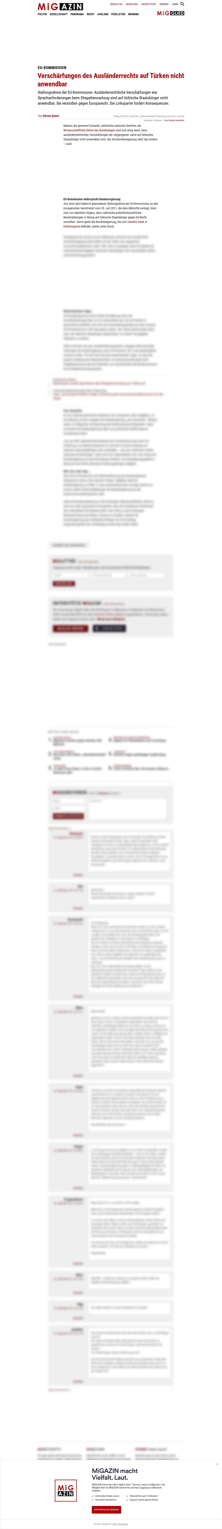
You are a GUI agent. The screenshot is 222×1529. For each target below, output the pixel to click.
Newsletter (116, 4)
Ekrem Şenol (51, 116)
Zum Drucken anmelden (174, 120)
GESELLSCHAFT (59, 14)
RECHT (90, 14)
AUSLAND (102, 14)
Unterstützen (148, 4)
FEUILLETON (118, 14)
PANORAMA (77, 14)
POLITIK (42, 14)
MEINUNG (133, 14)
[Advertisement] (111, 40)
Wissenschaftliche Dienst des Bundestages (89, 130)
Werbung (164, 4)
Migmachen (132, 4)
